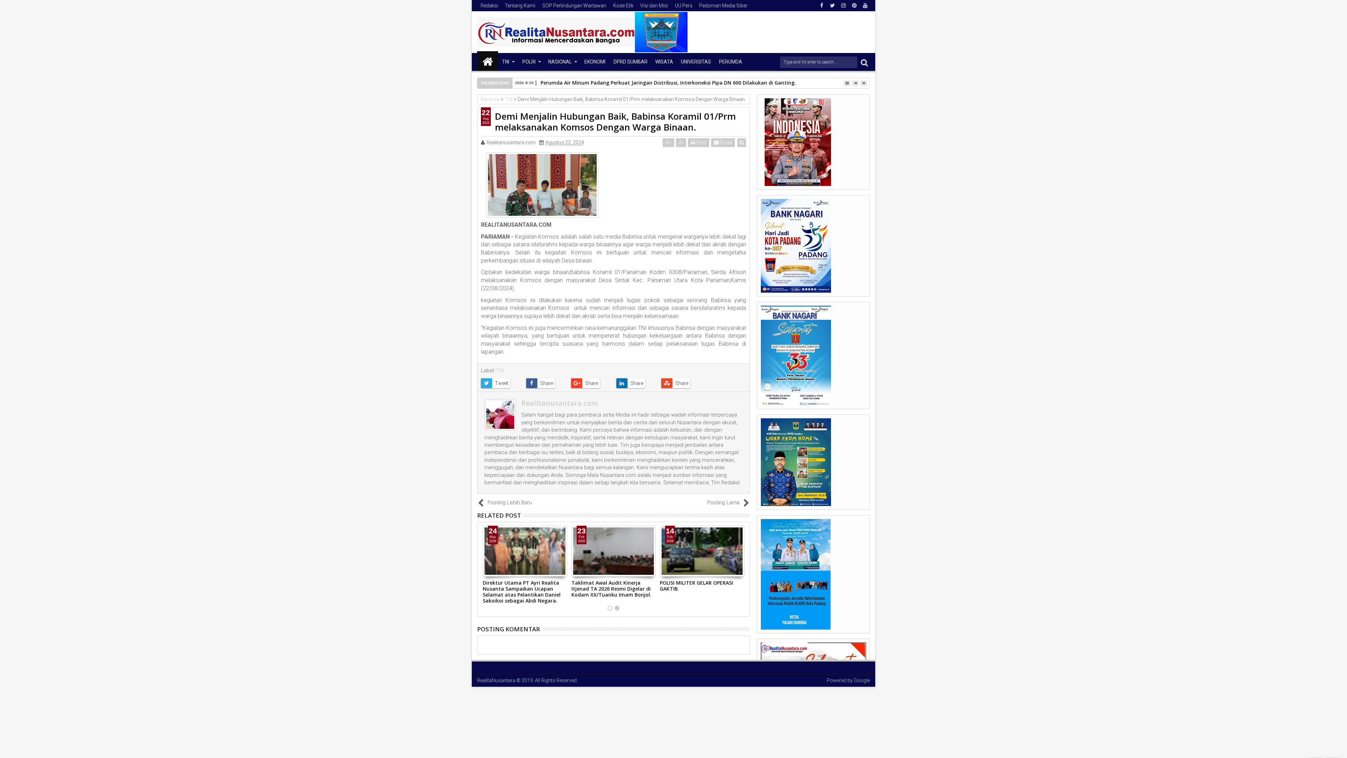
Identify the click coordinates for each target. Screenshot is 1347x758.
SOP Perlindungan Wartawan (574, 5)
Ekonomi (594, 62)
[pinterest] (854, 5)
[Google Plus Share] (591, 383)
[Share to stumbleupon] (681, 383)
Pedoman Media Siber (723, 5)
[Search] (864, 62)
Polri (529, 62)
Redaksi (489, 5)
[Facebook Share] (546, 383)
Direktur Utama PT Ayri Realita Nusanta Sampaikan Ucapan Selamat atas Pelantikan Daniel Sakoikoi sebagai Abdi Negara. (522, 591)
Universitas (696, 62)
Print (700, 142)
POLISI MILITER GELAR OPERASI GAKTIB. (696, 585)
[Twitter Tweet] (501, 383)
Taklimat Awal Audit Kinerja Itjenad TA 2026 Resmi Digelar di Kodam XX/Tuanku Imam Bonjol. (611, 588)
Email (725, 142)
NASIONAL (560, 62)
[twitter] (832, 5)
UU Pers (683, 5)
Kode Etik (623, 5)
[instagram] (843, 5)
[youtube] (865, 5)
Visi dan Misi (654, 5)
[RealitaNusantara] (487, 61)
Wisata (664, 62)
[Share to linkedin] (636, 383)
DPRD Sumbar (631, 62)
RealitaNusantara (496, 680)
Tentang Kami (520, 5)
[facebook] (821, 5)
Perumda (730, 62)
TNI (505, 62)
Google (862, 680)
